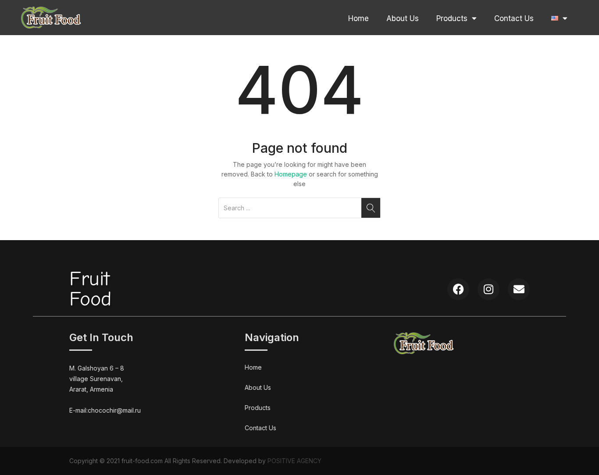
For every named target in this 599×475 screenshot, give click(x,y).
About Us (402, 18)
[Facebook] (458, 289)
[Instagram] (488, 289)
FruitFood (90, 289)
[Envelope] (519, 289)
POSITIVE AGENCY (294, 460)
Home (358, 18)
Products (451, 18)
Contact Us (514, 18)
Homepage (291, 174)
